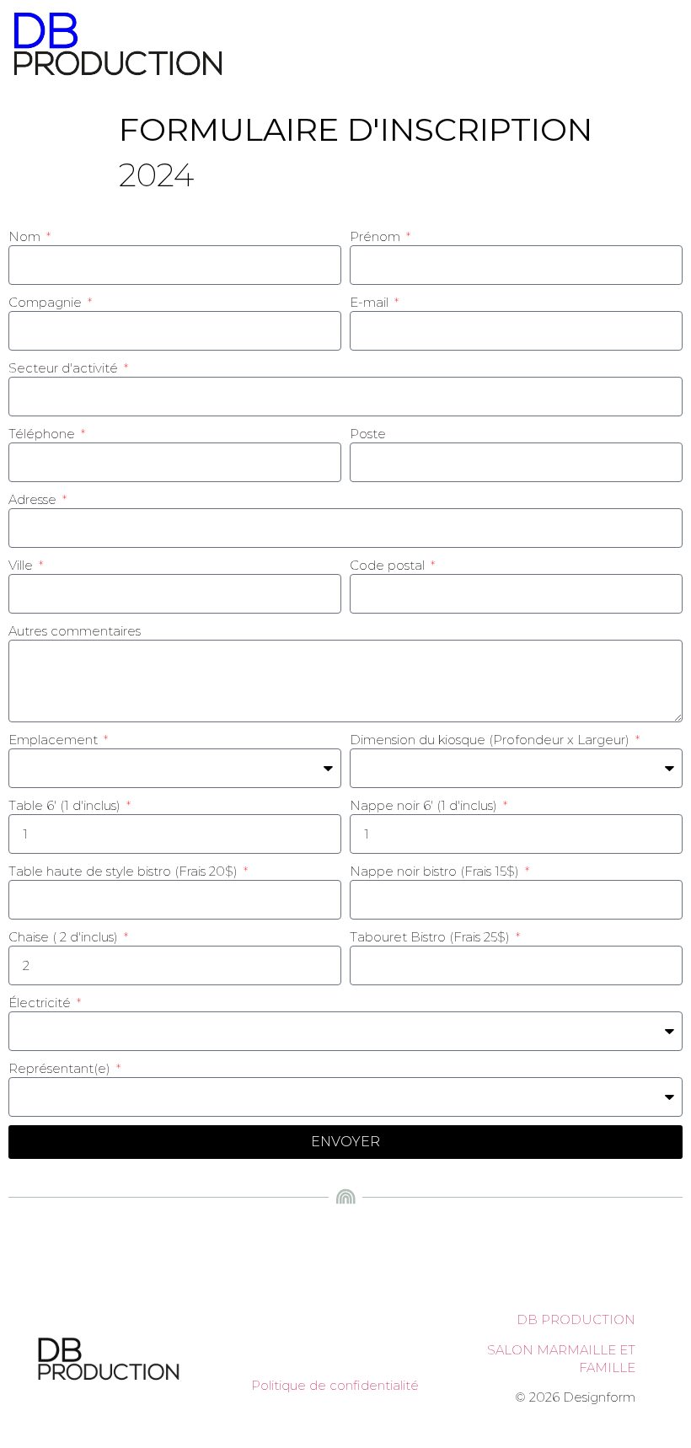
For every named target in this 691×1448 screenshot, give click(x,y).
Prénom (377, 236)
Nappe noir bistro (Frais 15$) (436, 871)
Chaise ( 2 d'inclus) (64, 937)
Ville (22, 565)
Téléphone (43, 434)
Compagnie (46, 302)
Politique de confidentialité (335, 1385)
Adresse (34, 499)
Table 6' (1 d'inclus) (66, 805)
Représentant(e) (61, 1068)
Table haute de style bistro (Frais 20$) (124, 871)
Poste (368, 434)
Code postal (389, 565)
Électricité (41, 1003)
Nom (26, 236)
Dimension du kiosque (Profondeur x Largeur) (491, 740)
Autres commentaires (74, 631)
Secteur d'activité (64, 368)
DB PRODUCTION (576, 1319)
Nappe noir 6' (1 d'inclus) (425, 805)
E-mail (371, 302)
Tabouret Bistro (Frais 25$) (431, 937)
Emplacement (54, 740)
